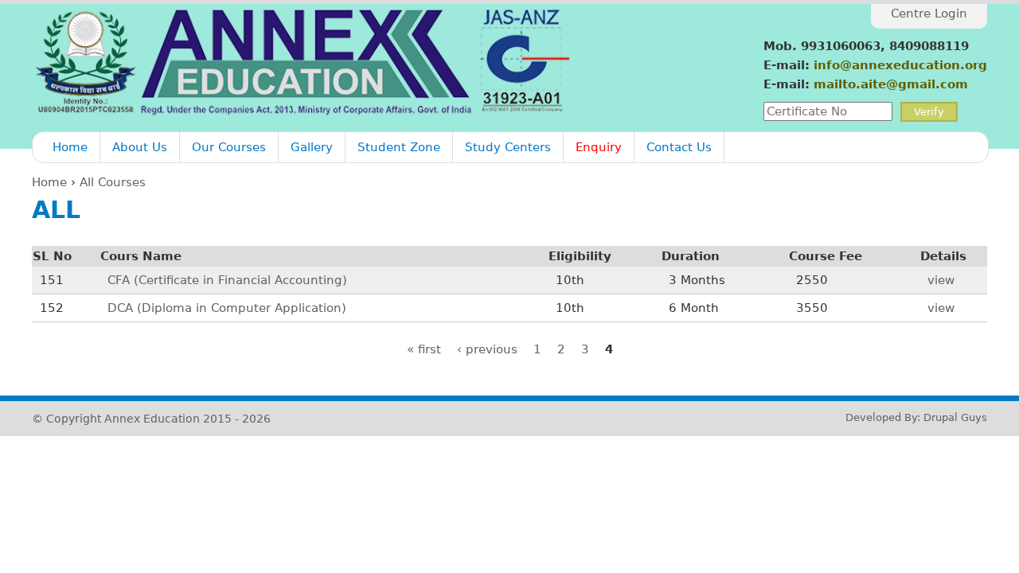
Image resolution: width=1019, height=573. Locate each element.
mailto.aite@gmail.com (891, 84)
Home (70, 147)
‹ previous (487, 349)
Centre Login (929, 13)
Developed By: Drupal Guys (916, 417)
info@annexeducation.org (900, 65)
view (941, 280)
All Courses (113, 182)
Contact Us (679, 147)
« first (424, 349)
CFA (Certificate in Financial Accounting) (227, 280)
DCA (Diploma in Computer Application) (226, 308)
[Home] (304, 61)
